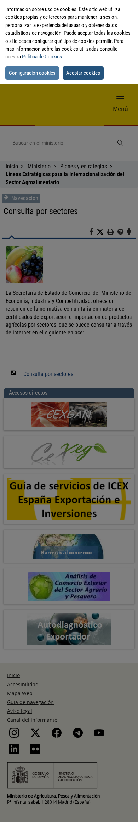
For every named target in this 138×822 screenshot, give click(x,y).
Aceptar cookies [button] (83, 73)
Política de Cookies (42, 57)
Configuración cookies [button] (32, 73)
